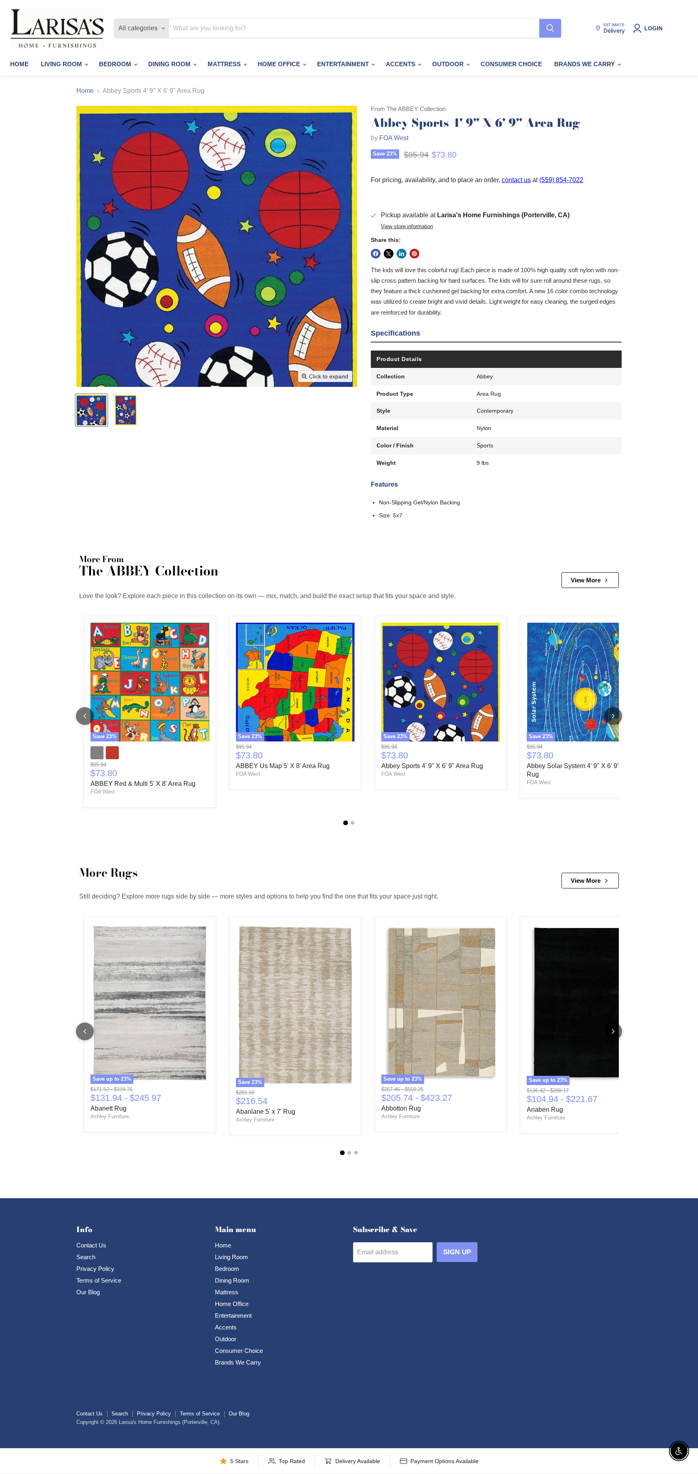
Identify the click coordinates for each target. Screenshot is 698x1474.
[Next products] (613, 716)
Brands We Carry (585, 64)
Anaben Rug (545, 1109)
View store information (407, 226)
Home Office (280, 64)
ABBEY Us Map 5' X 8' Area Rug (283, 765)
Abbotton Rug (401, 1108)
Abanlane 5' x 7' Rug (265, 1111)
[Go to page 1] (345, 822)
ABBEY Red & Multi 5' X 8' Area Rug (143, 783)
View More (586, 580)
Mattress (225, 64)
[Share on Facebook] (376, 253)
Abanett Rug (108, 1108)
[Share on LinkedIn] (401, 253)
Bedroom (116, 64)
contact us (516, 179)
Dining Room (170, 64)
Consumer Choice (511, 64)
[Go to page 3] (356, 1153)
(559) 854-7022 (561, 179)
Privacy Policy (95, 1268)
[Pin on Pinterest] (414, 253)
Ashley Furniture (109, 1116)
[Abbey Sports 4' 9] (91, 410)
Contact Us (91, 1245)
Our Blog (88, 1292)
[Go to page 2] (352, 823)
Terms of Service (98, 1280)
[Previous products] (85, 716)
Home (19, 64)
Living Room (62, 64)
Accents (401, 64)
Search (85, 1257)
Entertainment (343, 64)
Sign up (457, 1252)
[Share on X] (388, 253)
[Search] (550, 28)
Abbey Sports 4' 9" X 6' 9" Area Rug (432, 765)
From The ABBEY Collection (408, 109)
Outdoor (448, 64)
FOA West (393, 137)
